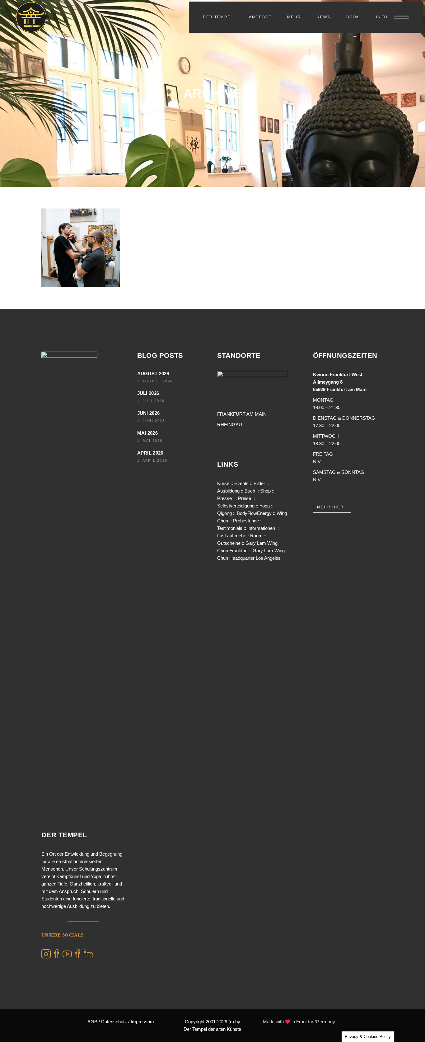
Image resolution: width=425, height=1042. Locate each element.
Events (241, 483)
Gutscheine (229, 543)
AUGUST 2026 (153, 373)
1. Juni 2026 (151, 421)
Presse (224, 498)
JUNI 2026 (148, 413)
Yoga (264, 505)
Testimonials (229, 528)
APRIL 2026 (150, 453)
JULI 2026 (148, 393)
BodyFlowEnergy (254, 513)
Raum (256, 535)
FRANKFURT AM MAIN (242, 414)
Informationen (261, 528)
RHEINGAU (229, 424)
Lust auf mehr (231, 535)
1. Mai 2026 (150, 440)
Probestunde (246, 520)
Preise (244, 498)
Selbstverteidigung (236, 505)
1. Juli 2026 (151, 401)
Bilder (259, 483)
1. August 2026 (155, 381)
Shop (265, 490)
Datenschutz (114, 1021)
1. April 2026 (152, 460)
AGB (92, 1021)
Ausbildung (228, 490)
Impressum (142, 1021)
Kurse (223, 483)
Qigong (224, 513)
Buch (250, 490)
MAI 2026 (147, 433)
